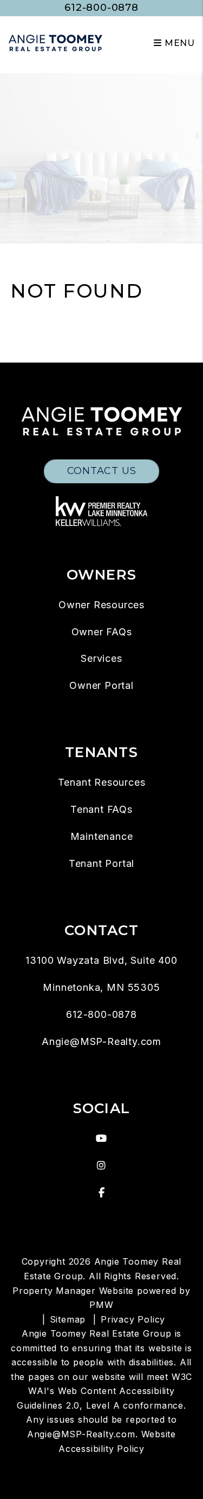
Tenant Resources (102, 782)
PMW (101, 1304)
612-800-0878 (101, 8)
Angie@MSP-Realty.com (101, 1041)
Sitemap (68, 1319)
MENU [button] (178, 43)
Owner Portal (101, 685)
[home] (55, 42)
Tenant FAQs (101, 809)
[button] (101, 1138)
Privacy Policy (133, 1319)
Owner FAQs (101, 631)
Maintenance (101, 836)
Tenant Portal (101, 863)
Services (101, 658)
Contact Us (101, 471)
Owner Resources (101, 604)
